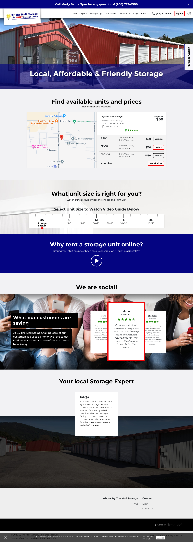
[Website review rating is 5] (131, 130)
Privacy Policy (124, 536)
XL (151, 221)
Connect (148, 498)
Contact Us (124, 13)
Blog (135, 13)
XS (41, 222)
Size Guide (110, 13)
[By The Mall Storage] (22, 17)
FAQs (143, 13)
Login (145, 504)
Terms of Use (139, 536)
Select (158, 147)
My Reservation (188, 57)
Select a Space (79, 13)
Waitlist (158, 139)
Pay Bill (179, 13)
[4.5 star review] (126, 318)
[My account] (189, 13)
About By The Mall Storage (120, 498)
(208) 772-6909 (111, 127)
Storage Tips (96, 13)
